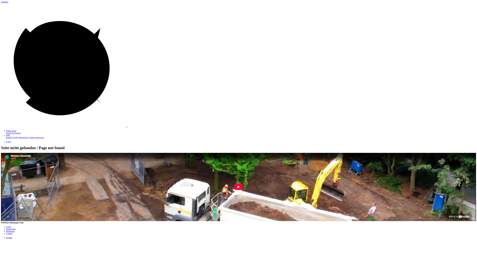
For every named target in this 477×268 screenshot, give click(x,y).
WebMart (4, 2)
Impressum (39, 137)
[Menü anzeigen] (127, 127)
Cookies (31, 137)
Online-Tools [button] (11, 131)
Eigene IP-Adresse (13, 133)
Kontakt (9, 137)
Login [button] (8, 142)
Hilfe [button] (8, 135)
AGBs (15, 137)
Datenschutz (23, 137)
